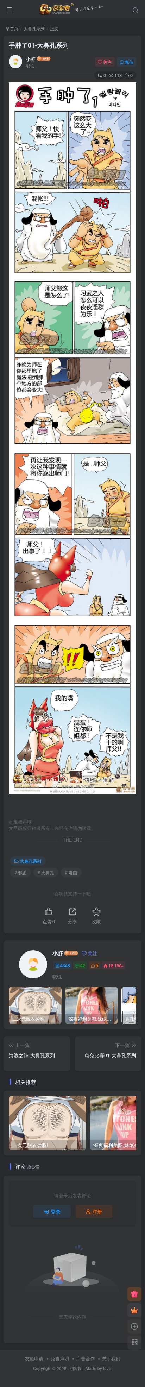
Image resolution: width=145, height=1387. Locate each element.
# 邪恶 (20, 872)
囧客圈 (76, 1368)
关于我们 (111, 1358)
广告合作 (85, 1358)
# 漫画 (71, 872)
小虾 (31, 58)
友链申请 (34, 1358)
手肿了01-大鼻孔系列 (39, 45)
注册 (97, 1211)
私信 (129, 62)
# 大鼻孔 (46, 872)
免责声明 (60, 1358)
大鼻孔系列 (34, 28)
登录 (56, 1211)
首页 (13, 28)
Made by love (98, 1368)
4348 (65, 965)
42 (82, 965)
